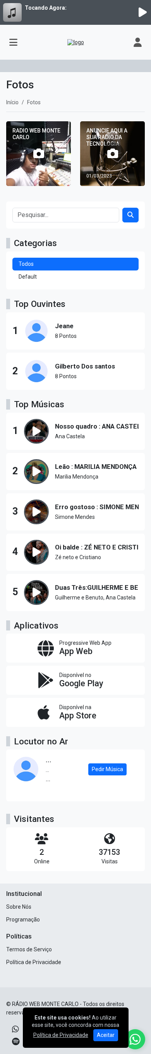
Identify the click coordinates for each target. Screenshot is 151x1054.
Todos (26, 264)
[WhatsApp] (15, 1029)
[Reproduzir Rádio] (142, 12)
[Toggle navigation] (13, 42)
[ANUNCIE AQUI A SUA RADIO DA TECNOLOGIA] (112, 153)
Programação (23, 919)
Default (28, 277)
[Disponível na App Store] (75, 712)
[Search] (130, 215)
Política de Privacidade (33, 962)
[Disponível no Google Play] (75, 680)
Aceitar (106, 1035)
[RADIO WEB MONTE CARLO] (38, 153)
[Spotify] (15, 1041)
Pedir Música (107, 769)
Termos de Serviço (29, 949)
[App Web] (75, 648)
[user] (137, 42)
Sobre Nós (18, 907)
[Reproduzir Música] (36, 431)
